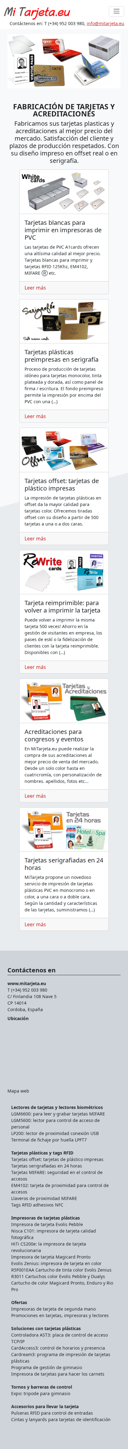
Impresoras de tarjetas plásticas (45, 1218)
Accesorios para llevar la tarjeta (45, 1406)
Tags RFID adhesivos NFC (37, 1205)
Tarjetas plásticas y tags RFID (42, 1153)
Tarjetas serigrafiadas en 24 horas (46, 1166)
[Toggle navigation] (116, 11)
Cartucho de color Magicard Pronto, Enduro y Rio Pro (62, 1286)
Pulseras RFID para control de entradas (52, 1413)
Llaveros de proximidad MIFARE (44, 1198)
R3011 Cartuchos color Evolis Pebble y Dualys (58, 1276)
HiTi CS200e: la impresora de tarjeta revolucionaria (48, 1247)
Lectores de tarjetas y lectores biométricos (57, 1107)
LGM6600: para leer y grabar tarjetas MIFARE (58, 1114)
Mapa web (18, 1091)
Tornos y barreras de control (41, 1387)
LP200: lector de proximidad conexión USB (55, 1133)
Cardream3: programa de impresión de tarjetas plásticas (60, 1357)
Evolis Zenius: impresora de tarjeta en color (56, 1263)
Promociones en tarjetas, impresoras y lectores (60, 1315)
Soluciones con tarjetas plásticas (46, 1328)
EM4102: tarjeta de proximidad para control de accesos (60, 1188)
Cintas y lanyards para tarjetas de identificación (61, 1419)
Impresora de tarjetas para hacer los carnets (57, 1374)
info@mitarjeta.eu (105, 23)
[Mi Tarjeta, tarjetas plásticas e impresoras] (37, 11)
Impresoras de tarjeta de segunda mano (53, 1309)
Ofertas (19, 1302)
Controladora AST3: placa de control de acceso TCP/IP (59, 1338)
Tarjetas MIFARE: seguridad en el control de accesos (57, 1175)
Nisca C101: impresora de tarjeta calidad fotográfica (53, 1234)
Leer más (35, 287)
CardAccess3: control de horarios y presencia (58, 1348)
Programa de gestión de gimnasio (46, 1367)
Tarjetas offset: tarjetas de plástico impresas (57, 1159)
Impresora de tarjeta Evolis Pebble (47, 1224)
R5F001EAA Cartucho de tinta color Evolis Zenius (61, 1270)
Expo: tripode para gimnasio (40, 1393)
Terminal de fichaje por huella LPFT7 (49, 1140)
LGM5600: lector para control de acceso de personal (55, 1123)
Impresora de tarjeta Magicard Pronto (50, 1257)
